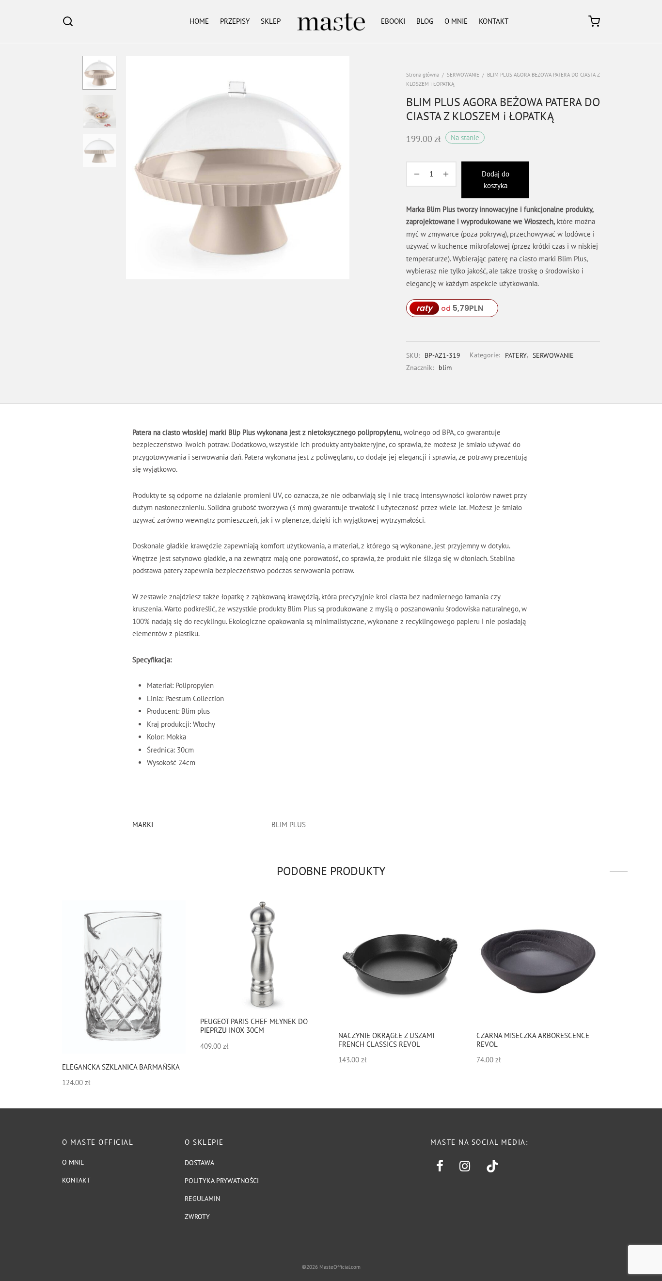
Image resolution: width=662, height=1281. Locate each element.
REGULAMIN (202, 1198)
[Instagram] (464, 1166)
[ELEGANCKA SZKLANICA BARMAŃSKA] (124, 977)
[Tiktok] (492, 1166)
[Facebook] (439, 1166)
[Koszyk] (594, 21)
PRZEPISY (235, 21)
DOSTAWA (199, 1162)
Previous (135, 167)
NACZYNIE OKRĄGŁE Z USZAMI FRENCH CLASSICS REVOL (386, 1040)
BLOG (424, 21)
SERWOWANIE (463, 74)
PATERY (516, 355)
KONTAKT (493, 21)
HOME (199, 21)
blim (445, 367)
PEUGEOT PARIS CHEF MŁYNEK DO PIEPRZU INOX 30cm (254, 1026)
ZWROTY (197, 1216)
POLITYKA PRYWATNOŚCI (222, 1180)
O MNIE (456, 21)
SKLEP (271, 21)
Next (339, 167)
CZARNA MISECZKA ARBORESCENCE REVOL (532, 1040)
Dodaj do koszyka (495, 179)
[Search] (68, 21)
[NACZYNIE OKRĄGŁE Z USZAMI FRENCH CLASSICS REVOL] (400, 962)
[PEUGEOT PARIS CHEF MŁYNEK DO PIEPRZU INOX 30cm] (262, 955)
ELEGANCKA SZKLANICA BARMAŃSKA (121, 1067)
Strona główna (422, 74)
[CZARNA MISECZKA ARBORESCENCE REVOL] (538, 962)
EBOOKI (393, 21)
